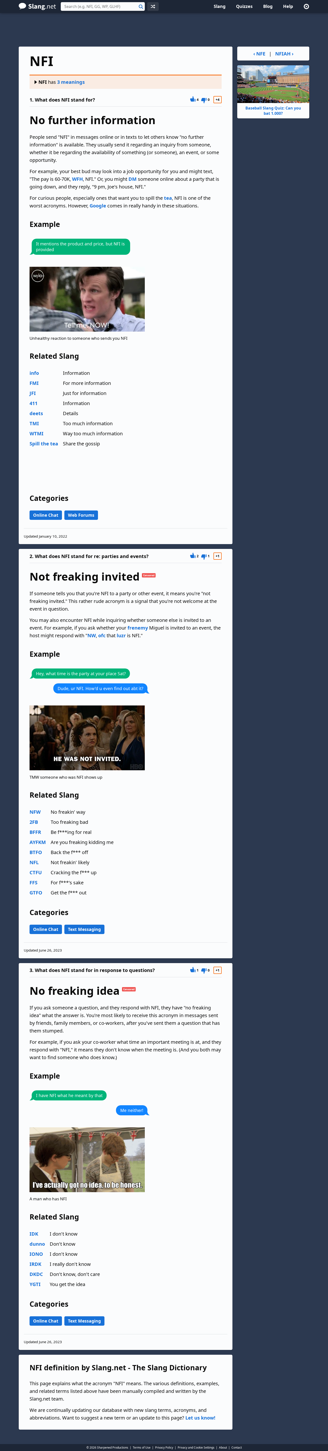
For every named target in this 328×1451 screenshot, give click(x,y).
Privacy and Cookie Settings (196, 1447)
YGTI (35, 1284)
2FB (34, 822)
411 (33, 403)
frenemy (138, 628)
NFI (42, 82)
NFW (35, 812)
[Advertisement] (164, 30)
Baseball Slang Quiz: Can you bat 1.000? (273, 110)
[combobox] (103, 6)
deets (36, 413)
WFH (77, 179)
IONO (36, 1254)
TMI (34, 423)
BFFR (35, 832)
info (34, 373)
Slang (219, 6)
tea (168, 198)
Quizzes (244, 6)
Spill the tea (44, 443)
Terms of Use (142, 1447)
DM (132, 179)
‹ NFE (259, 53)
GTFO (36, 892)
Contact (236, 1447)
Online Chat (45, 515)
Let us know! (200, 1418)
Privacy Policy (164, 1447)
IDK (34, 1234)
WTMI (36, 433)
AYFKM (38, 842)
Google (98, 205)
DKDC (36, 1274)
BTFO (36, 852)
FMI (34, 383)
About (223, 1447)
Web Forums (81, 515)
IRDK (35, 1264)
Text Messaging (84, 929)
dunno (37, 1244)
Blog (268, 6)
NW (91, 635)
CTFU (36, 872)
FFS (33, 882)
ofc (101, 635)
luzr (121, 635)
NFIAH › (284, 53)
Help (288, 6)
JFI (33, 393)
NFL (34, 862)
